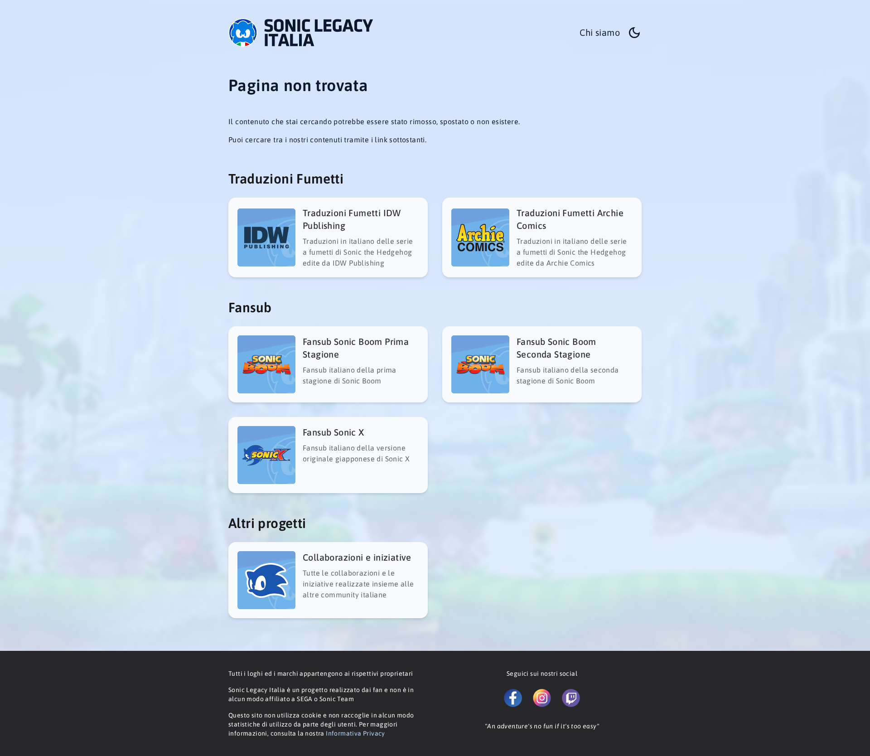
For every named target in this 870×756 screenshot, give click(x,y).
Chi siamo (600, 32)
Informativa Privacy (355, 733)
